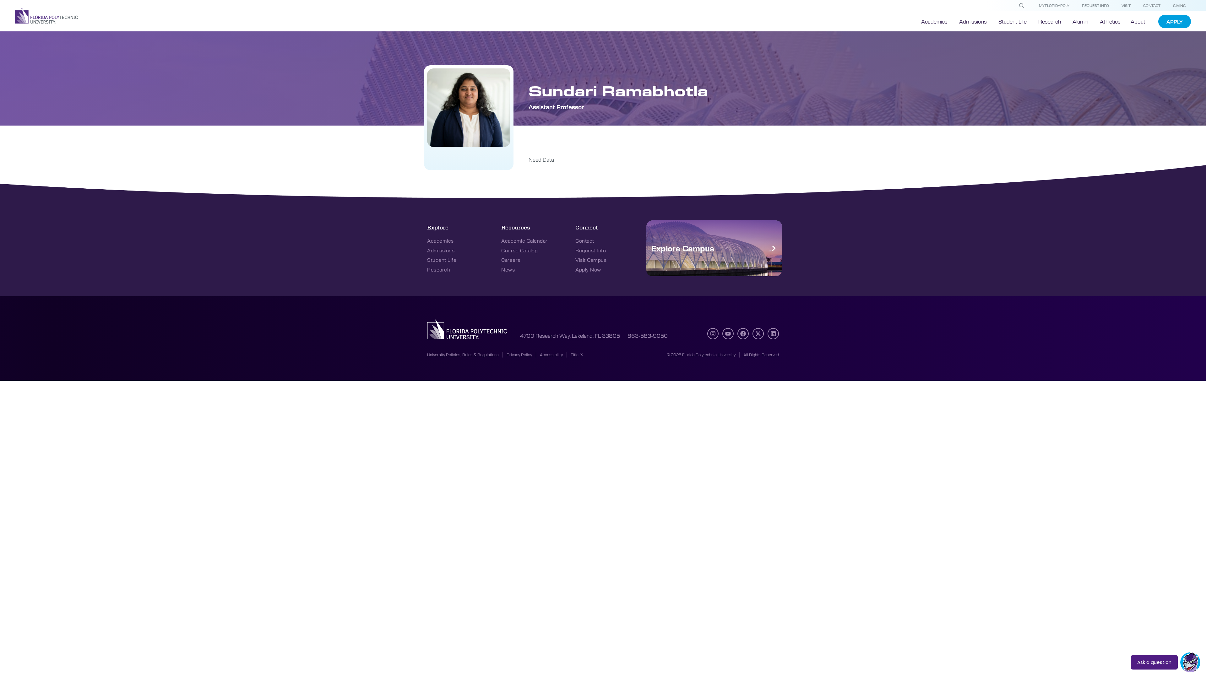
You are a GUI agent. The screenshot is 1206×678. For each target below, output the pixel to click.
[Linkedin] (773, 333)
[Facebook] (743, 333)
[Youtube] (728, 333)
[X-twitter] (758, 333)
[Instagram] (713, 333)
